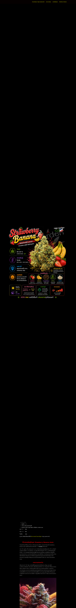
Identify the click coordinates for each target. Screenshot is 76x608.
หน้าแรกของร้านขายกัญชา (36, 536)
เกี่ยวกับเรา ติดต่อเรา (63, 1)
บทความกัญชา (48, 1)
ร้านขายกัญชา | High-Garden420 (38, 1)
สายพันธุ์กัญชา (55, 1)
